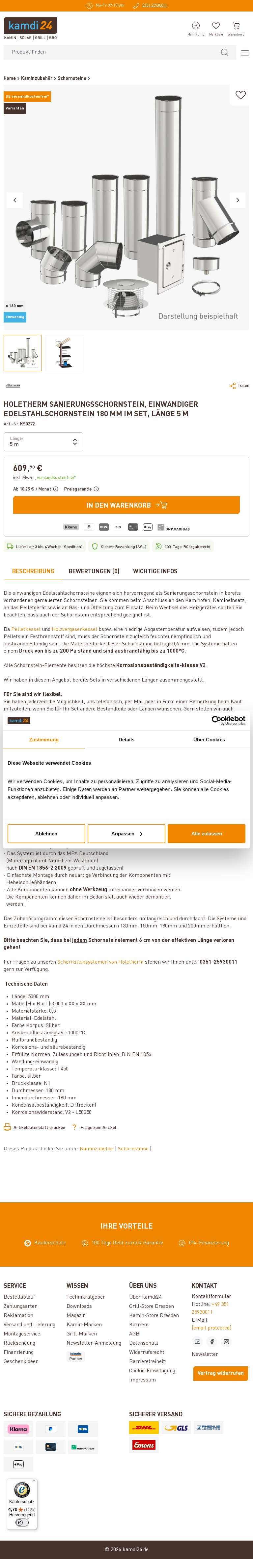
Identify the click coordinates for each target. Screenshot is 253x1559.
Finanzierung (19, 1352)
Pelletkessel (26, 629)
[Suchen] (224, 52)
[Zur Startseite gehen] (30, 28)
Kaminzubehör (97, 1149)
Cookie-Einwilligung (152, 1371)
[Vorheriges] (15, 200)
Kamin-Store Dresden (154, 1315)
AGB (134, 1334)
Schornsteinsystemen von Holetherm (100, 962)
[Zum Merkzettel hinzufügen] (241, 95)
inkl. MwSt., (44, 477)
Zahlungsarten (21, 1306)
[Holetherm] (13, 385)
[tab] (33, 572)
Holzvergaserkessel (74, 629)
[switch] (22, 1522)
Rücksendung (19, 1343)
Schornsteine (134, 1149)
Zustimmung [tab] (44, 739)
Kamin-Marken (84, 1325)
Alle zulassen (206, 833)
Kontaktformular (211, 1296)
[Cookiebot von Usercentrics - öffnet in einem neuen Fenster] (216, 721)
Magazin (76, 1315)
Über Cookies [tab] (209, 739)
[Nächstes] (238, 200)
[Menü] (242, 52)
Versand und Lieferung (29, 1325)
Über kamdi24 (145, 1297)
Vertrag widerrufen (221, 1373)
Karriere (139, 1325)
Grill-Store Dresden (151, 1306)
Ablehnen (46, 833)
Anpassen (122, 833)
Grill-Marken (82, 1334)
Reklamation (18, 1315)
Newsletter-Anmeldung (94, 1343)
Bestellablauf (19, 1297)
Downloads (79, 1306)
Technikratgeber (86, 1297)
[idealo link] (95, 1356)
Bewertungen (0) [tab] (94, 572)
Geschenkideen (21, 1361)
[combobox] (108, 52)
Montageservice (22, 1334)
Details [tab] (127, 739)
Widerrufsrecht (146, 1352)
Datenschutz (143, 1343)
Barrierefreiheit (147, 1361)
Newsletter (205, 1354)
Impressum (142, 1380)
